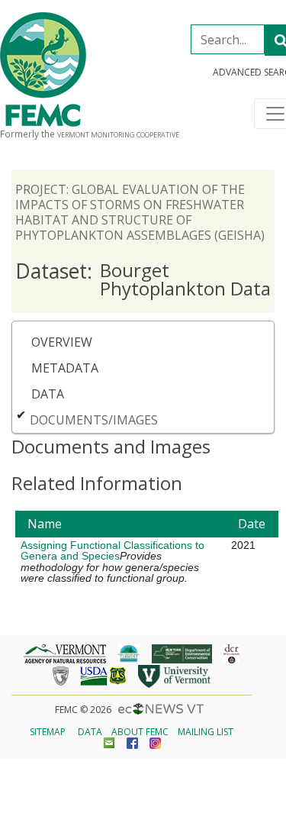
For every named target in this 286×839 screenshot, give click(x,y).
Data (47, 394)
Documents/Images (94, 419)
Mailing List (205, 731)
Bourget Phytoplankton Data (143, 279)
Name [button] (44, 523)
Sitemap (48, 731)
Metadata (64, 368)
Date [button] (251, 523)
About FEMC (140, 731)
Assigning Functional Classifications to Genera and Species (112, 550)
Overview (61, 342)
